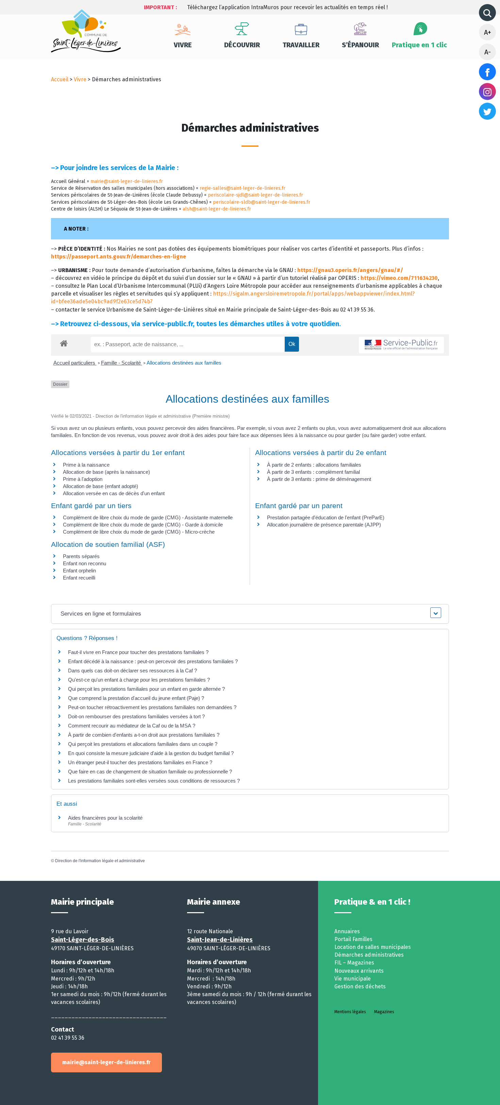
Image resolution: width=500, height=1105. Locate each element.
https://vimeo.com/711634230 (399, 278)
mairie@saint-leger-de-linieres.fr (126, 181)
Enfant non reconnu (84, 563)
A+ (487, 32)
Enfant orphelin (79, 570)
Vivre (183, 45)
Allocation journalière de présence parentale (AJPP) (324, 525)
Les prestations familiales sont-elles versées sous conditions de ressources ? (154, 781)
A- (487, 52)
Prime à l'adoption (82, 479)
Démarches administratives (369, 955)
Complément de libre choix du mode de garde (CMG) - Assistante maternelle (148, 517)
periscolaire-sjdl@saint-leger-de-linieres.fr (255, 195)
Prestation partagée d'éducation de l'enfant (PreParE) (325, 517)
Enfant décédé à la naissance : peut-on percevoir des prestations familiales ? (153, 661)
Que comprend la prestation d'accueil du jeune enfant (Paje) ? (136, 698)
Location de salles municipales (372, 947)
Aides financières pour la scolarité (105, 818)
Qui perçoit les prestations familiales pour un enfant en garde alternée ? (146, 689)
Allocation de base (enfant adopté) (100, 486)
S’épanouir (360, 45)
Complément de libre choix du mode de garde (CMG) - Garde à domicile (143, 525)
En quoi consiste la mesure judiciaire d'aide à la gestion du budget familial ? (151, 753)
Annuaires (347, 931)
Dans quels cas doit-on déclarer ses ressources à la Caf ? (132, 670)
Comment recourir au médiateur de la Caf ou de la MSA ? (131, 726)
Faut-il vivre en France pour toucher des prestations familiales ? (138, 652)
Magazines (384, 1011)
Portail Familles (353, 939)
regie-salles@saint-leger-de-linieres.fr (242, 188)
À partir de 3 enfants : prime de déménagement (319, 479)
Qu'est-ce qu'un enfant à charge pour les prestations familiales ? (139, 680)
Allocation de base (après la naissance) (106, 472)
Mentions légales (350, 1011)
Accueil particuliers (75, 363)
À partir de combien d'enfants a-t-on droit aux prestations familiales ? (143, 735)
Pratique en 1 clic (419, 45)
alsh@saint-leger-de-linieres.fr (217, 209)
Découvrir (242, 45)
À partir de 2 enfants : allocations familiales (314, 465)
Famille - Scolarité (121, 363)
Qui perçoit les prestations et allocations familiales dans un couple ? (142, 744)
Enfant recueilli (79, 578)
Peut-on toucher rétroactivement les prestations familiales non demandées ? (152, 707)
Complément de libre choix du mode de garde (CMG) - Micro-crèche (139, 532)
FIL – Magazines (354, 962)
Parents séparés (81, 556)
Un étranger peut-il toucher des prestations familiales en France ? (140, 762)
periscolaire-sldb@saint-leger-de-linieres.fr (261, 202)
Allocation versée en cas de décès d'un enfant (114, 493)
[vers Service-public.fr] (401, 345)
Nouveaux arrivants (359, 971)
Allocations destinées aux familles (184, 363)
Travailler (301, 45)
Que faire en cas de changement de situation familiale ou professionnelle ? (150, 771)
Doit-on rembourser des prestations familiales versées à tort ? (136, 716)
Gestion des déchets (360, 986)
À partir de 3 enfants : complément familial (313, 472)
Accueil (59, 79)
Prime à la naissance (86, 465)
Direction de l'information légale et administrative (100, 860)
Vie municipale (352, 978)
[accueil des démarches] (63, 342)
